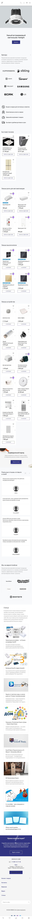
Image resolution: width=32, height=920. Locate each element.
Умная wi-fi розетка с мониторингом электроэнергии (8, 390)
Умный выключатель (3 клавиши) (23, 262)
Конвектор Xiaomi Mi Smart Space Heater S (8, 413)
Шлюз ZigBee (21, 318)
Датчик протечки (7, 365)
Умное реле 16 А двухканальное (22, 205)
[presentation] (2, 142)
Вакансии (4, 887)
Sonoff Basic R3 (6, 204)
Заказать (16, 42)
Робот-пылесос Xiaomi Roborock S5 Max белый (23, 390)
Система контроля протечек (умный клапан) (22, 367)
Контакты (4, 882)
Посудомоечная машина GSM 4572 (22, 149)
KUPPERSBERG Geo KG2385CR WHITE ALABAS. (7, 150)
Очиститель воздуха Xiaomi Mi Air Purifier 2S (23, 413)
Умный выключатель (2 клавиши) (8, 285)
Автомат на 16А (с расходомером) (7, 229)
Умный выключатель (23, 285)
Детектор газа (6, 318)
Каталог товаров (6, 878)
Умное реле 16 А (22, 228)
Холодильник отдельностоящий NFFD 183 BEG (7, 173)
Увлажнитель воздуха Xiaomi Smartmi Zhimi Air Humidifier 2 (8, 437)
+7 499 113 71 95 (16, 862)
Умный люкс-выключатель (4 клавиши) (7, 263)
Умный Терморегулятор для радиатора (8, 343)
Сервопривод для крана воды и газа (22, 342)
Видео (3, 891)
